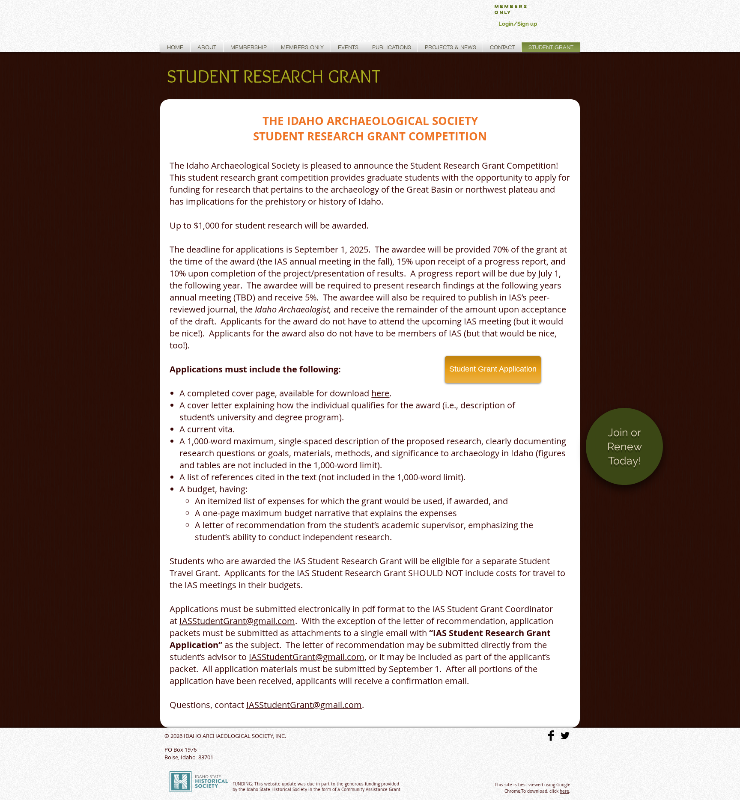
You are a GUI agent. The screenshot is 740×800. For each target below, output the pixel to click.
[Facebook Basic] (551, 735)
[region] (624, 454)
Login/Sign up (517, 24)
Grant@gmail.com (259, 621)
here (564, 791)
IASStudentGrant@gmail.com (306, 657)
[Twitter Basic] (565, 735)
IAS (185, 621)
